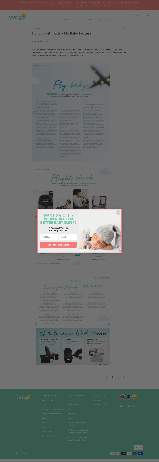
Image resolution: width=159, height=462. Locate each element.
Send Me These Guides (58, 244)
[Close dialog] (118, 212)
